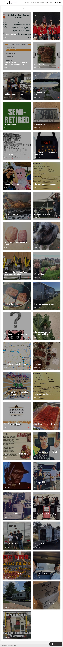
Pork (37, 8)
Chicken (28, 8)
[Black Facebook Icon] (55, 2)
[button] (58, 8)
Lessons (17, 8)
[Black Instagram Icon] (57, 2)
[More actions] (28, 14)
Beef (41, 8)
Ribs (33, 8)
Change (22, 8)
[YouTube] (59, 2)
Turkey (46, 8)
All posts (4, 8)
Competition (10, 8)
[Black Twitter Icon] (61, 2)
